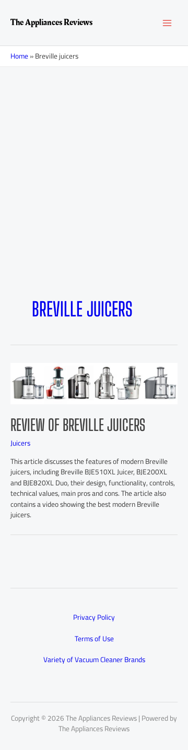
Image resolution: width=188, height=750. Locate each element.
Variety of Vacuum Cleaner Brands (94, 659)
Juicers (20, 443)
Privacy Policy (94, 617)
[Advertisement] (94, 166)
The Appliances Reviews (51, 22)
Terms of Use (94, 638)
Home (19, 56)
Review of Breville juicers (77, 424)
